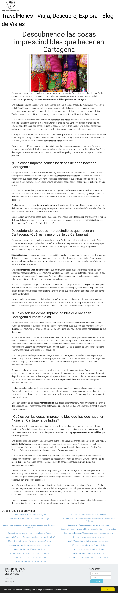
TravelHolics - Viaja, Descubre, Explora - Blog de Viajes (58, 19)
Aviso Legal (9, 582)
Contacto (8, 579)
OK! (107, 589)
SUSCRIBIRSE (97, 581)
